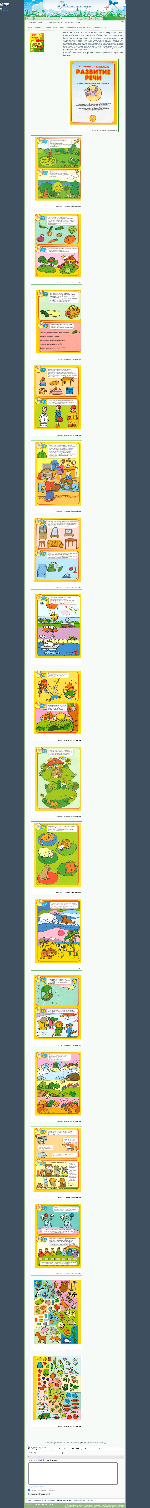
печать (122, 21)
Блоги (80, 1500)
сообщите (120, 1506)
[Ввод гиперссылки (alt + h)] (41, 1460)
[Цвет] (48, 1460)
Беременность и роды (39, 1500)
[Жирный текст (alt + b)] (29, 1460)
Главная (28, 1500)
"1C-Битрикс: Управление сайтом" (43, 1504)
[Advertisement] (45, 69)
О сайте (90, 1500)
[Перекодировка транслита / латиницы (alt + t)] (50, 1460)
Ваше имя (31, 1452)
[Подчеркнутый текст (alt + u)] (34, 1460)
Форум (75, 1500)
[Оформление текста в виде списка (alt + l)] (46, 1460)
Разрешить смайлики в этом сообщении (43, 1490)
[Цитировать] (39, 1460)
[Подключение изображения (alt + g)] (43, 1460)
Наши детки (51, 1500)
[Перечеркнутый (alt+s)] (36, 1460)
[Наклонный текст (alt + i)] (32, 1460)
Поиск (84, 1500)
